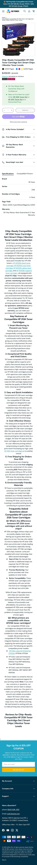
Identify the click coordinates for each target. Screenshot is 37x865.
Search (4, 860)
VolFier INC (10, 847)
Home (3, 17)
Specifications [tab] (8, 174)
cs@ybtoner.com (13, 814)
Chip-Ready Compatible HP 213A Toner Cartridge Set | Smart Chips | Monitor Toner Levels (18, 19)
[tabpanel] (18, 197)
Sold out (25, 110)
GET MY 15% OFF (18, 770)
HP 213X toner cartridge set (14, 451)
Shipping (5, 76)
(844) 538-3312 (13, 810)
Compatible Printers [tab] (25, 174)
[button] (33, 11)
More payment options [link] (18, 122)
